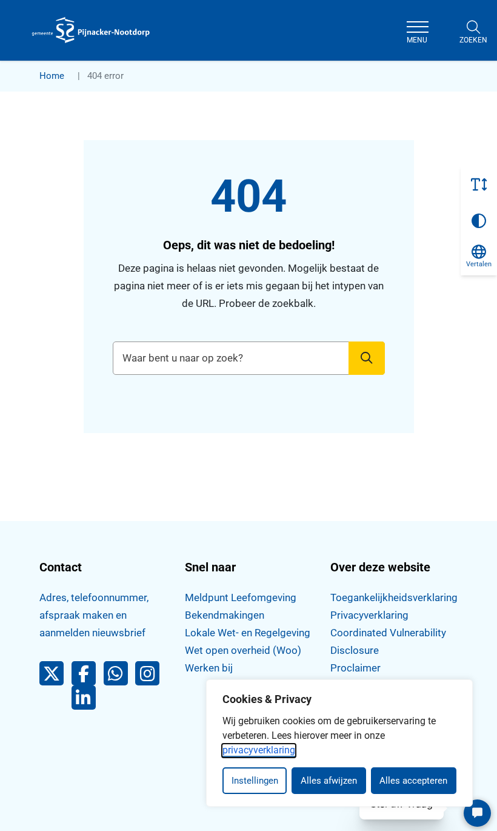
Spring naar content (34, 45)
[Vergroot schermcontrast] (479, 221)
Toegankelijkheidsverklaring (394, 597)
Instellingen (255, 780)
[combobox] (249, 358)
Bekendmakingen (224, 615)
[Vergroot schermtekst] (479, 184)
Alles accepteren (413, 780)
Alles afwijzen (329, 780)
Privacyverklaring (369, 615)
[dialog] (339, 743)
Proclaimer (355, 668)
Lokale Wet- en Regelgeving (247, 633)
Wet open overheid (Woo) (243, 650)
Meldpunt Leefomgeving (240, 597)
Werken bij (209, 668)
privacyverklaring (258, 750)
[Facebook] (88, 676)
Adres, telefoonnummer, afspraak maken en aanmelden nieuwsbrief (93, 615)
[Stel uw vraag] (477, 813)
